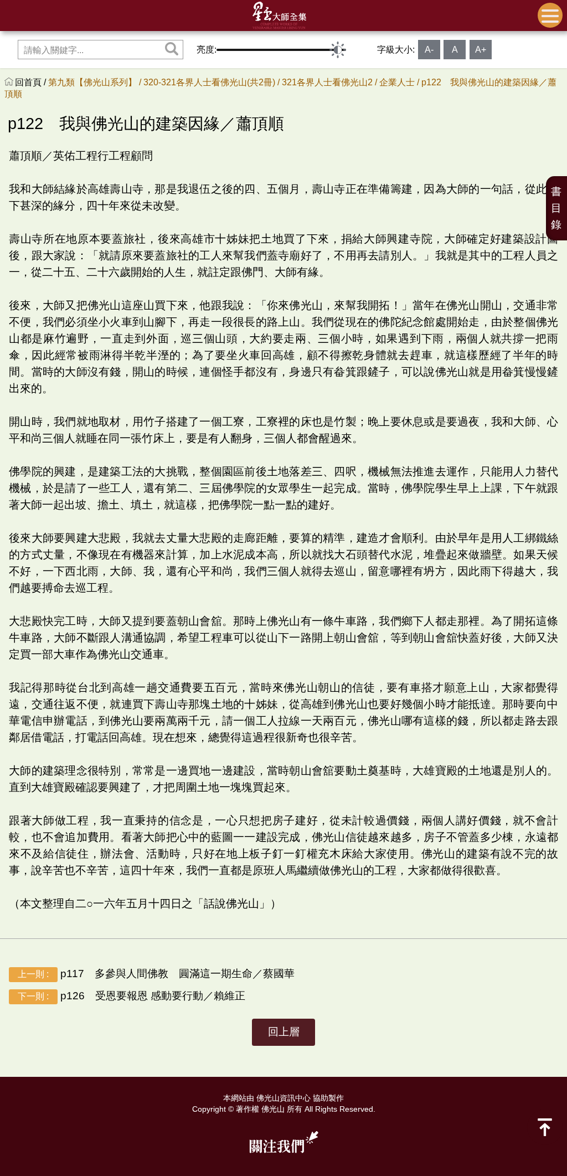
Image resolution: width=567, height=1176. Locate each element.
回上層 (284, 1032)
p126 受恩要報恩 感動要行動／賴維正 (131, 996)
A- (429, 49)
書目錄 (556, 208)
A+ (480, 49)
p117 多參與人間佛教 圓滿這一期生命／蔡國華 (156, 973)
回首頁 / (31, 82)
